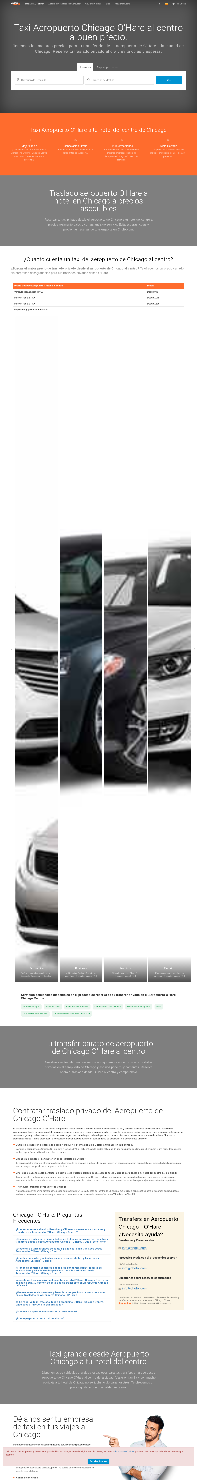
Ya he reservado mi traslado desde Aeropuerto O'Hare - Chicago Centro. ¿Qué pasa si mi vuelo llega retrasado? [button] (60, 1303)
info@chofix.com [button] (122, 4)
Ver (169, 80)
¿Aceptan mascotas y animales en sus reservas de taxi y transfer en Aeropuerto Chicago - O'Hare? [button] (57, 1259)
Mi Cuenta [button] (181, 4)
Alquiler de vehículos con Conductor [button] (64, 4)
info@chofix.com (134, 1248)
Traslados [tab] (85, 67)
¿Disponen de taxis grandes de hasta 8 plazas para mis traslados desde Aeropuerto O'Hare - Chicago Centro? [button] (59, 1250)
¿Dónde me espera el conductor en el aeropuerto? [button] (46, 1311)
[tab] (62, 1231)
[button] (159, 4)
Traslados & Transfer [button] (34, 4)
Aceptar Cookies (98, 1461)
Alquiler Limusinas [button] (93, 4)
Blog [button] (108, 4)
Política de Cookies (125, 1451)
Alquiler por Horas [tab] (107, 67)
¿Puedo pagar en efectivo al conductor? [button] (40, 1318)
